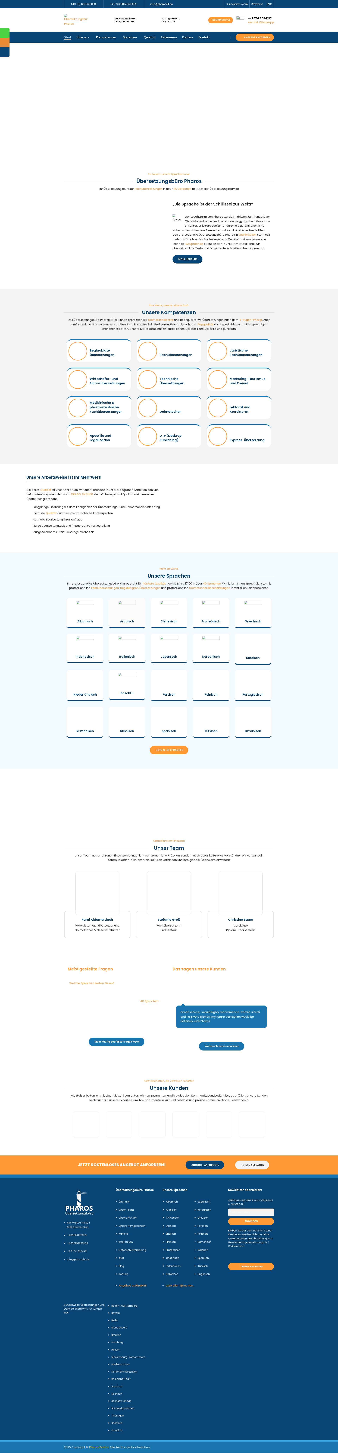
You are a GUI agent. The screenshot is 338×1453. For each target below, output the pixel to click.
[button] (66, 1124)
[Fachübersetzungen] (147, 351)
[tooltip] (5, 33)
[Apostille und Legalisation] (77, 436)
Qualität (45, 490)
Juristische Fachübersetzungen (246, 352)
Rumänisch (85, 731)
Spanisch (169, 731)
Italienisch (127, 657)
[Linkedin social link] (217, 4)
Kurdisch (253, 658)
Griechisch (253, 621)
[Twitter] (78, 1273)
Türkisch (211, 731)
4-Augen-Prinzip (250, 320)
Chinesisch (169, 621)
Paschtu (127, 693)
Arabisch (127, 621)
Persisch (169, 694)
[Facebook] (68, 1273)
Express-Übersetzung (247, 440)
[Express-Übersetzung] (217, 436)
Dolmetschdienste (161, 320)
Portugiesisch (253, 694)
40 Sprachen (182, 189)
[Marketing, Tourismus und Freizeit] (217, 379)
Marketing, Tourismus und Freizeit (247, 381)
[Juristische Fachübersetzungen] (217, 351)
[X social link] (209, 4)
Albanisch (85, 621)
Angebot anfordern (257, 37)
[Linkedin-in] (89, 1273)
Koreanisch (211, 657)
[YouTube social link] (213, 4)
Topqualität (206, 324)
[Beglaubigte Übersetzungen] (77, 351)
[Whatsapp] (78, 1284)
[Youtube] (68, 1284)
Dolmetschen (170, 411)
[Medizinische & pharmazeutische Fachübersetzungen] (77, 408)
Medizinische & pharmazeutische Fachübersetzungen (106, 407)
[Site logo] (76, 20)
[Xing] (99, 1273)
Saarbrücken (247, 235)
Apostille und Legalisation (100, 437)
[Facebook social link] (205, 4)
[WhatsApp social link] (221, 4)
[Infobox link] (97, 904)
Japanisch (169, 657)
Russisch (127, 731)
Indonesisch (85, 657)
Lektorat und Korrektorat (240, 409)
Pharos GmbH (98, 1447)
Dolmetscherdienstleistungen (209, 588)
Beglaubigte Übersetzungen (102, 352)
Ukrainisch (253, 731)
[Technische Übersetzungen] (147, 379)
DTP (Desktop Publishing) (170, 437)
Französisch (211, 621)
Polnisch (211, 694)
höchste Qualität (154, 584)
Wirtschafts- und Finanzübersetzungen (107, 381)
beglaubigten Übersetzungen (140, 588)
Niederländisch (85, 694)
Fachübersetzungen (148, 189)
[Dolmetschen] (147, 408)
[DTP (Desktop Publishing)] (147, 436)
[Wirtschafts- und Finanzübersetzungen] (77, 379)
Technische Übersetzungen (172, 381)
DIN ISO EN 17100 (82, 494)
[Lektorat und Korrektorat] (217, 408)
